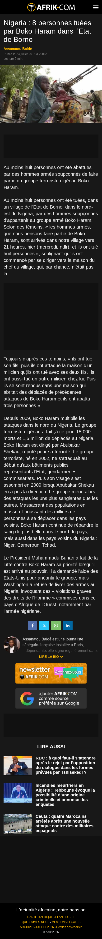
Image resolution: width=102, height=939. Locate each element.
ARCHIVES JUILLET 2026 (37, 927)
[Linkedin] (68, 625)
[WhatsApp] (56, 625)
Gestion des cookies (69, 927)
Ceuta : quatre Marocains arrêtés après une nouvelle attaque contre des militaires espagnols (64, 823)
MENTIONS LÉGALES (66, 922)
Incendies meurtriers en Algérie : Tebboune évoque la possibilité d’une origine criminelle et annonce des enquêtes (65, 795)
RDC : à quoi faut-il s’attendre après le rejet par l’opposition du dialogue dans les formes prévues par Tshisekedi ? (66, 765)
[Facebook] (32, 625)
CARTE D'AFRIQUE (40, 917)
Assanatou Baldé (18, 49)
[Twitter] (44, 625)
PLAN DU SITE (65, 917)
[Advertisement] (51, 146)
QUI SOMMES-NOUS (35, 922)
